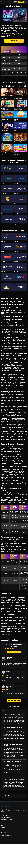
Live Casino (9, 86)
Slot (23, 86)
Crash (16, 86)
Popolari (3, 86)
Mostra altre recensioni (14, 700)
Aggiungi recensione (14, 651)
